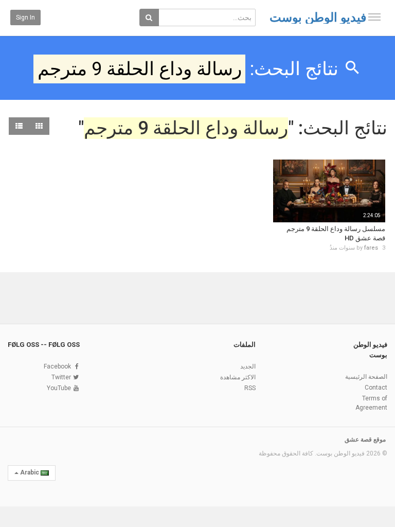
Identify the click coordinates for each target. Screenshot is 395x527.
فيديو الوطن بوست (318, 17)
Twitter (61, 377)
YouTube (59, 388)
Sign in (25, 17)
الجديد (248, 366)
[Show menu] (374, 17)
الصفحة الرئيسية (366, 376)
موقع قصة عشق (365, 439)
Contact (376, 387)
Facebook (57, 366)
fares (371, 247)
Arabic (30, 472)
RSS (250, 388)
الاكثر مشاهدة (238, 377)
